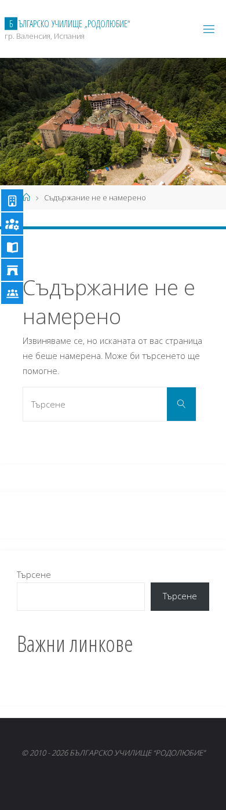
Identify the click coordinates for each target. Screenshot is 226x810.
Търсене (34, 574)
